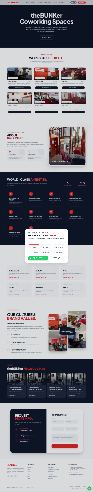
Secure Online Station (57, 258)
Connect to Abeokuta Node (38, 258)
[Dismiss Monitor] (65, 231)
